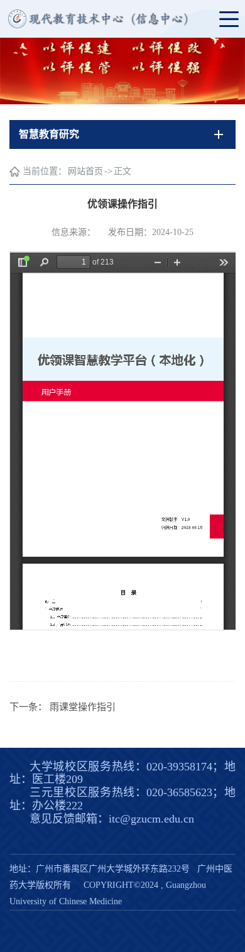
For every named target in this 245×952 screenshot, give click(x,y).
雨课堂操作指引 (83, 707)
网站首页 (85, 171)
